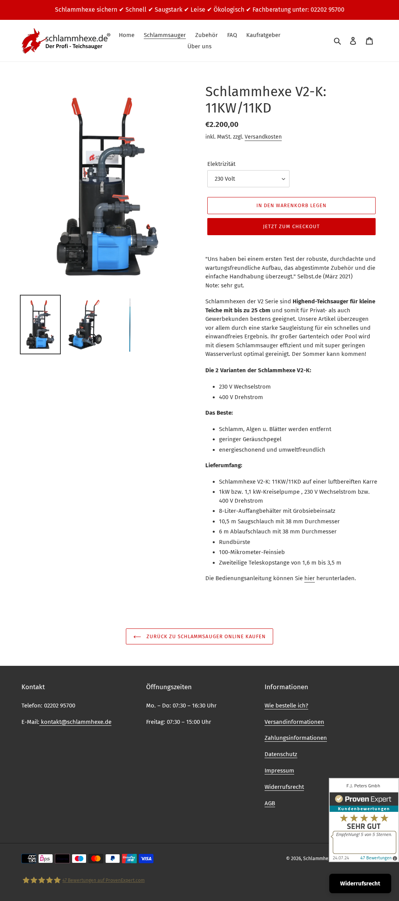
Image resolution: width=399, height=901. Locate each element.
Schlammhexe (318, 858)
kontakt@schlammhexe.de (75, 721)
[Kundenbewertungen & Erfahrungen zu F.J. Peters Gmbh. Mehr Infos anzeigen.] (364, 820)
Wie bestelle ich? (286, 705)
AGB (270, 803)
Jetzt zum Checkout (291, 226)
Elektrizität (221, 163)
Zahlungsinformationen (296, 737)
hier (309, 578)
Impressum (279, 770)
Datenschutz (281, 754)
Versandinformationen (294, 721)
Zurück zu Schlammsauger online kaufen (205, 636)
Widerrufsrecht (284, 786)
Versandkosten (263, 137)
